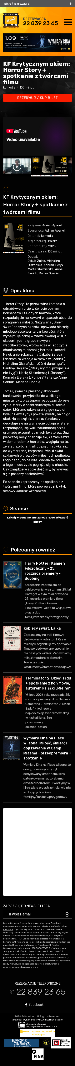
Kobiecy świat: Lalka (42, 628)
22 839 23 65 (40, 23)
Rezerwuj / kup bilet (37, 98)
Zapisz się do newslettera (26, 906)
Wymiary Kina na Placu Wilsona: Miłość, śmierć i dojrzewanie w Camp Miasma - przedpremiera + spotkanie (47, 748)
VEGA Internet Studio (50, 1019)
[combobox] (37, 3)
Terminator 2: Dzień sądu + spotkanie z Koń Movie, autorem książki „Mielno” (48, 683)
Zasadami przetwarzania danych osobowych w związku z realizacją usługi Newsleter (35, 926)
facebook (36, 1004)
